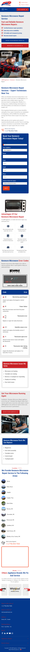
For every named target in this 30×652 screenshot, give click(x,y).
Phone (4, 173)
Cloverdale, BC (11, 514)
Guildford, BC (10, 525)
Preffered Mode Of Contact (9, 180)
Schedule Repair (24, 2)
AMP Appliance (5, 80)
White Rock (10, 486)
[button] (1, 590)
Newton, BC (10, 509)
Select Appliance (7, 147)
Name (4, 160)
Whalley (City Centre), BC (13, 536)
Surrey (8, 481)
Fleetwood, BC (10, 520)
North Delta (10, 503)
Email (4, 167)
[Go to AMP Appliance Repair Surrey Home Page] (6, 3)
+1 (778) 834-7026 (11, 131)
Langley (9, 492)
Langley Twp (10, 497)
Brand (4, 153)
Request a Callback (25, 4)
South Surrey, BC (11, 531)
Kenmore (12, 80)
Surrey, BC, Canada (5, 619)
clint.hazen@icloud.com (6, 612)
